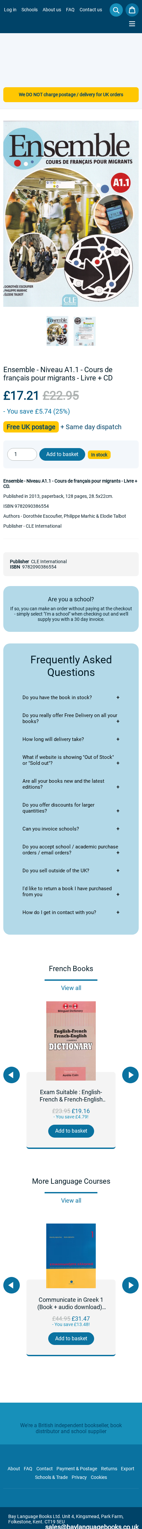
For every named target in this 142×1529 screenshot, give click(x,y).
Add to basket (71, 1131)
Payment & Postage (76, 1468)
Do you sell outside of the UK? (55, 871)
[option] (71, 1075)
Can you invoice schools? (50, 829)
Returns (109, 1468)
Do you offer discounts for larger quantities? (58, 808)
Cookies (99, 1477)
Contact (44, 1468)
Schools (29, 9)
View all (71, 987)
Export (127, 1468)
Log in (10, 9)
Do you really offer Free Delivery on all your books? (69, 718)
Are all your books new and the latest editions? (63, 784)
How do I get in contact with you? (59, 912)
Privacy (79, 1477)
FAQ (70, 9)
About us (52, 9)
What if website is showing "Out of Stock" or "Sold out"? (68, 760)
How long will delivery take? (53, 739)
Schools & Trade (51, 1477)
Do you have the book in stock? (57, 697)
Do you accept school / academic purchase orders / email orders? (70, 850)
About (14, 1468)
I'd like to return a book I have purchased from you (67, 891)
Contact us (91, 9)
